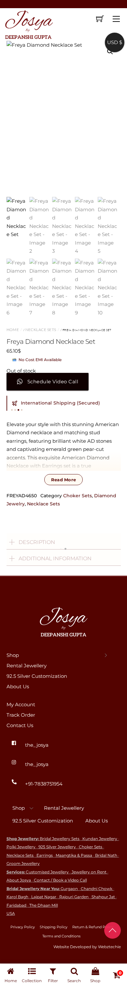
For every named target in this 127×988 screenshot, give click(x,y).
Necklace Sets (40, 329)
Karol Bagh (17, 896)
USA (11, 913)
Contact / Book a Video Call (60, 880)
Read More (63, 479)
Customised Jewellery (47, 871)
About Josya (19, 880)
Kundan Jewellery (99, 838)
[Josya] (28, 23)
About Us (18, 686)
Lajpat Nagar (43, 896)
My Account (21, 704)
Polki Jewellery (21, 846)
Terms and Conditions (61, 936)
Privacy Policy (22, 927)
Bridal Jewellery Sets (59, 838)
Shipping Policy (53, 927)
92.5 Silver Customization (37, 676)
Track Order (21, 715)
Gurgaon (69, 888)
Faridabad (16, 905)
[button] (110, 51)
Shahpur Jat (103, 896)
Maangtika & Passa (74, 855)
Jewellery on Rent (89, 871)
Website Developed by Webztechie (87, 946)
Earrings (44, 855)
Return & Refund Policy (92, 927)
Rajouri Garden (74, 896)
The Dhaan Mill (43, 905)
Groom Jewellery (23, 863)
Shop (13, 655)
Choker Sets (77, 496)
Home (13, 329)
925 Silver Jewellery (57, 846)
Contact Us (20, 725)
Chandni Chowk (96, 888)
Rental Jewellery (27, 665)
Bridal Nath (106, 855)
